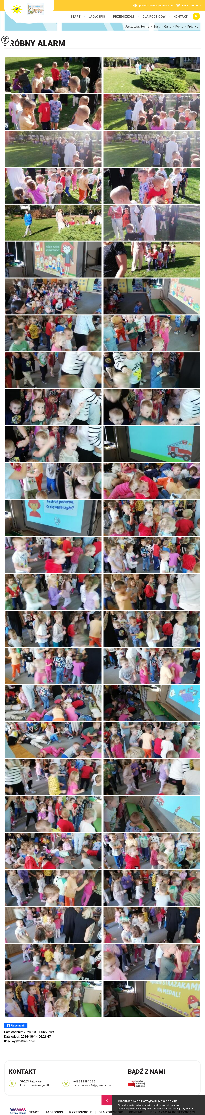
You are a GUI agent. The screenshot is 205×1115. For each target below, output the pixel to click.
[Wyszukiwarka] (196, 18)
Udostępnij (18, 1025)
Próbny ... (191, 26)
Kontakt (181, 16)
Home (145, 26)
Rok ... (177, 26)
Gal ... (166, 26)
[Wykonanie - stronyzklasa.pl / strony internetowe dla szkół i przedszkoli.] (18, 1111)
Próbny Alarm (34, 43)
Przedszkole (124, 16)
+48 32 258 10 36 (191, 5)
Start (75, 16)
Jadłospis (96, 16)
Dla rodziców (154, 16)
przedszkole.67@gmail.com (156, 5)
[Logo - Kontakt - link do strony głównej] (29, 12)
